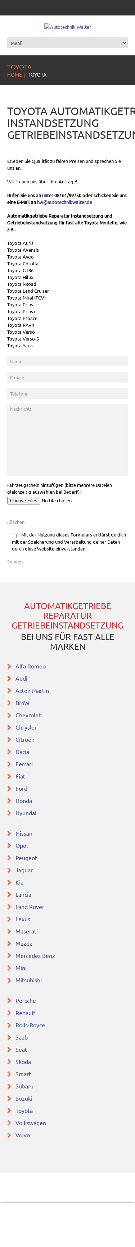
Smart (23, 1073)
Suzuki (24, 1098)
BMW (23, 702)
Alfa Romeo (30, 666)
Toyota (24, 1110)
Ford (22, 788)
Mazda (24, 943)
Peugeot (27, 857)
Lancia (24, 894)
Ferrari (24, 763)
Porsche (26, 1000)
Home (14, 74)
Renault (26, 1012)
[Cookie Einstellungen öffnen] (13, 1238)
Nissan (24, 833)
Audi (22, 678)
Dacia (23, 751)
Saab (22, 1037)
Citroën (25, 739)
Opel (22, 845)
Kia (20, 882)
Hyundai (26, 812)
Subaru (25, 1086)
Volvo (23, 1134)
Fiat (21, 776)
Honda (24, 800)
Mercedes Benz (35, 955)
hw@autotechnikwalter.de (64, 202)
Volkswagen (30, 1122)
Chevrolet (28, 714)
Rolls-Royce (30, 1024)
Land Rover (29, 906)
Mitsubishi (29, 979)
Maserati (27, 931)
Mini (21, 967)
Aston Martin (32, 690)
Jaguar (24, 869)
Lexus (23, 918)
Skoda (23, 1061)
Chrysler (26, 727)
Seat (21, 1049)
